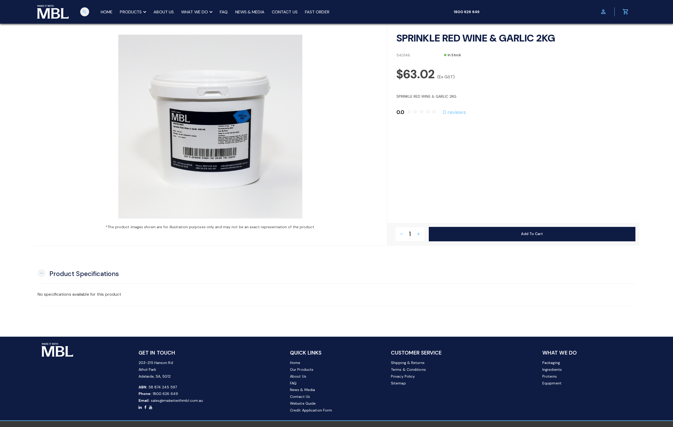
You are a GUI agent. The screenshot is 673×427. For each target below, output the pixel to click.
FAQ (224, 12)
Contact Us (300, 396)
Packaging (551, 362)
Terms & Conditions (408, 369)
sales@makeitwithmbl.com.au (177, 400)
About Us (298, 376)
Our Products (301, 369)
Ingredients (552, 369)
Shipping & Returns (408, 362)
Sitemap (398, 383)
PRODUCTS (131, 12)
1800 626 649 (165, 393)
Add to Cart (532, 233)
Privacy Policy (403, 376)
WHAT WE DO (194, 12)
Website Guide (303, 403)
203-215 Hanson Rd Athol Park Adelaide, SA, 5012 (156, 369)
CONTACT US (285, 12)
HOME (107, 12)
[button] (78, 273)
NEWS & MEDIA (249, 12)
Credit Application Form (311, 410)
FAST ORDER (317, 12)
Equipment (552, 383)
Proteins (549, 376)
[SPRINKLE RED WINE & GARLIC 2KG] (210, 126)
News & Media (302, 389)
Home (295, 362)
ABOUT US (164, 12)
